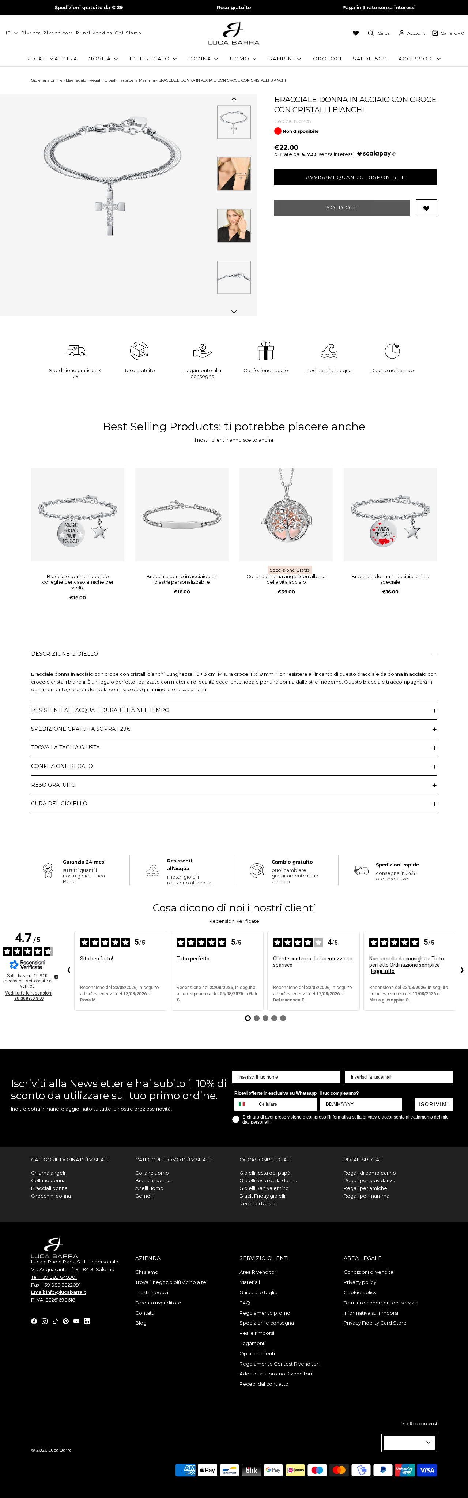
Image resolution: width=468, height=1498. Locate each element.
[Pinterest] (66, 1321)
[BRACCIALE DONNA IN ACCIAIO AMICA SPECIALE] (390, 514)
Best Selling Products (161, 426)
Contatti (145, 1313)
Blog (141, 1323)
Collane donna (48, 1180)
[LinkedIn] (87, 1321)
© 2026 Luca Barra (51, 1450)
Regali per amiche (365, 1188)
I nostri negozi (151, 1292)
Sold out (342, 207)
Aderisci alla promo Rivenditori (275, 1374)
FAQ (244, 1303)
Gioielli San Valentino (264, 1188)
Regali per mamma (366, 1196)
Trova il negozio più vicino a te (170, 1282)
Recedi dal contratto (263, 1384)
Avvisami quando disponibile (355, 177)
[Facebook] (34, 1321)
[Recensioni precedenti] (68, 971)
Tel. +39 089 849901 (54, 1277)
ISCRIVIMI (434, 1104)
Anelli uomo (149, 1188)
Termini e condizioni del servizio (381, 1303)
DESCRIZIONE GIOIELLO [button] (64, 654)
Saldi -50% (370, 58)
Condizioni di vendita (368, 1272)
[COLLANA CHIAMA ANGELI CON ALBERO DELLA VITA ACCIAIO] (286, 514)
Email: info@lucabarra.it (58, 1292)
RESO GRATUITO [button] (53, 785)
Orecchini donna (51, 1196)
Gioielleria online (47, 80)
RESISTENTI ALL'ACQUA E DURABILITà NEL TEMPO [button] (100, 710)
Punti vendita (94, 32)
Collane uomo (152, 1173)
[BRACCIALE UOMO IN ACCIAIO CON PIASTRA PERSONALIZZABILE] (182, 514)
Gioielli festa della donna (268, 1180)
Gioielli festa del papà (264, 1173)
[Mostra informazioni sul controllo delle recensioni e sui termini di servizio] (56, 977)
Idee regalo (76, 80)
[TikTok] (55, 1321)
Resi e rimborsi (256, 1333)
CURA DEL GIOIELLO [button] (59, 803)
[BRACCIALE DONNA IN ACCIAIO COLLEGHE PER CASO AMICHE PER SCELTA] (77, 514)
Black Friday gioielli (262, 1196)
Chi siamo (128, 32)
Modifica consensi (419, 1423)
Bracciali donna (49, 1188)
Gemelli (144, 1196)
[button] (234, 98)
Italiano (406, 1443)
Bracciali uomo (153, 1180)
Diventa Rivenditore (47, 32)
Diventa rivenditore (158, 1303)
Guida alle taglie (258, 1292)
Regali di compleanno (370, 1173)
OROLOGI (327, 58)
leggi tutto (383, 971)
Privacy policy (360, 1282)
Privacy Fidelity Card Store (375, 1323)
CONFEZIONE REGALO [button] (62, 766)
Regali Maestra (52, 58)
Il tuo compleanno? (339, 1093)
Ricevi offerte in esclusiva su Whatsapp (275, 1093)
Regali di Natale (258, 1203)
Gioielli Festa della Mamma (130, 80)
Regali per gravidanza (369, 1180)
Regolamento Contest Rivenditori (279, 1364)
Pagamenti (252, 1343)
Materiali (249, 1282)
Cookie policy (360, 1292)
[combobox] (245, 1104)
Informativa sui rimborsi (371, 1313)
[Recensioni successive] (462, 971)
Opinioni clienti (257, 1353)
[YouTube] (76, 1321)
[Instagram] (45, 1321)
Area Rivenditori (258, 1272)
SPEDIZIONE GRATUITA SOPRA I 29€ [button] (81, 729)
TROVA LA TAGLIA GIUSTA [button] (65, 747)
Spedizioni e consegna (266, 1323)
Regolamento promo (264, 1313)
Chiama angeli (48, 1173)
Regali (95, 80)
